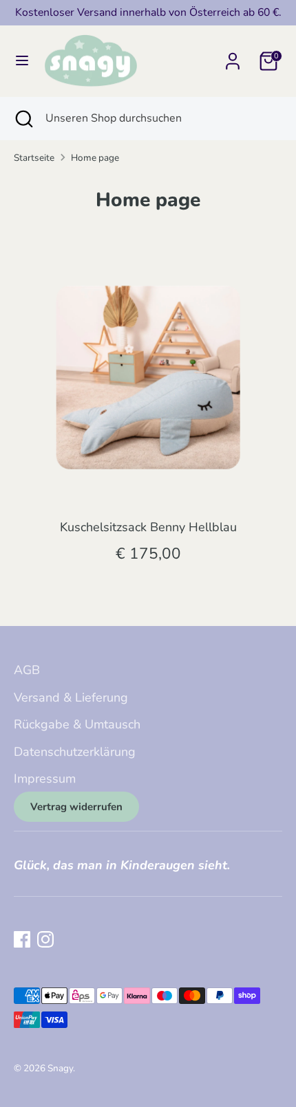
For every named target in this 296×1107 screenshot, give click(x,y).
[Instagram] (45, 939)
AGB (27, 670)
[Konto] (232, 57)
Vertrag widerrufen (76, 807)
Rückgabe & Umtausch (77, 724)
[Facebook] (22, 939)
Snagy (60, 1068)
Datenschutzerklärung (75, 751)
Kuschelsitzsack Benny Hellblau (148, 527)
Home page (95, 157)
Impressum (45, 778)
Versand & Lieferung (71, 697)
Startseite (34, 157)
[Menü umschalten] (22, 61)
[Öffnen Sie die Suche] (22, 118)
